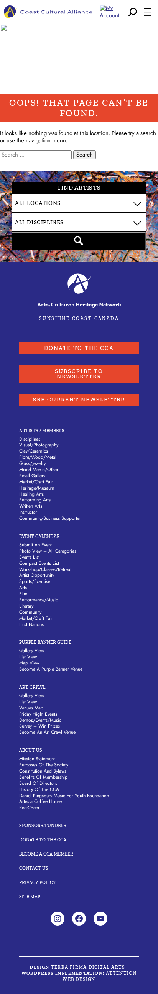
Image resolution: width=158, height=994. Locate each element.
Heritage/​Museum (36, 488)
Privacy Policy (37, 882)
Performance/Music (38, 599)
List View (28, 656)
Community (30, 612)
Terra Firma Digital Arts (88, 967)
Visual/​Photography (38, 444)
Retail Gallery (32, 475)
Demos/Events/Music (40, 720)
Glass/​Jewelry (32, 463)
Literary (26, 606)
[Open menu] (147, 11)
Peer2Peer (29, 807)
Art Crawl (32, 687)
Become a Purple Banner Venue (50, 669)
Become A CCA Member (46, 854)
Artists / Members (41, 430)
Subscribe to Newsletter (79, 374)
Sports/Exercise (34, 581)
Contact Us (33, 868)
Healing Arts (31, 494)
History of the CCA (39, 789)
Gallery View (31, 650)
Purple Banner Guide (45, 642)
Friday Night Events (38, 714)
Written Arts (30, 506)
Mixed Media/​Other (38, 469)
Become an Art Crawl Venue (47, 732)
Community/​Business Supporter (50, 518)
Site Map (29, 896)
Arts (23, 587)
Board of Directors (38, 783)
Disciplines (29, 439)
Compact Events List (39, 563)
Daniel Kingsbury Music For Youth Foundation (64, 795)
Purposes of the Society (43, 764)
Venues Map (31, 707)
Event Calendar (39, 536)
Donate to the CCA (79, 348)
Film (23, 593)
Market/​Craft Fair (36, 481)
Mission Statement (37, 758)
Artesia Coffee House (40, 801)
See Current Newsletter (79, 399)
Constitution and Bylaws (42, 771)
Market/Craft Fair (36, 618)
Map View (29, 662)
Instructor (28, 512)
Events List (29, 557)
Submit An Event (35, 544)
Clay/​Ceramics (33, 451)
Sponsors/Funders (42, 825)
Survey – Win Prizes (39, 726)
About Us (30, 750)
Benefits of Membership (43, 777)
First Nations (31, 624)
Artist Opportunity (36, 575)
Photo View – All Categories (47, 551)
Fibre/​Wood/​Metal (37, 457)
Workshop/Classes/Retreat (45, 569)
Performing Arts (35, 499)
